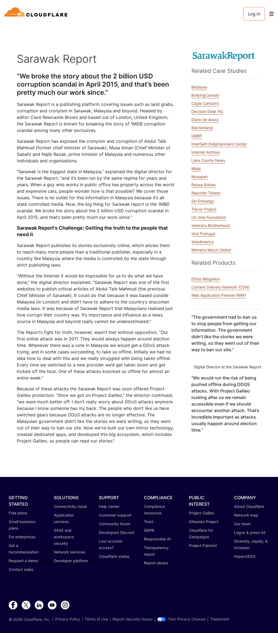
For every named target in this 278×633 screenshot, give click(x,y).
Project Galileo (201, 513)
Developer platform (71, 560)
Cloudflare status (114, 556)
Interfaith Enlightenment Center (219, 144)
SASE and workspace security (64, 537)
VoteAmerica (202, 241)
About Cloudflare (249, 506)
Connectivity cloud (70, 506)
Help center (109, 506)
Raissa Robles (203, 184)
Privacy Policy (67, 619)
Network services (69, 552)
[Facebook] (13, 605)
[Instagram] (65, 605)
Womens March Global (211, 250)
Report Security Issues (133, 619)
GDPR (149, 530)
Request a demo (23, 560)
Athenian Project (203, 521)
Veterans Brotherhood (210, 225)
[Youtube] (52, 605)
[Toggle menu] (271, 14)
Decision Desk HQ (207, 111)
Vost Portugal (203, 233)
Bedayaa (199, 87)
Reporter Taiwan (205, 193)
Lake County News (208, 160)
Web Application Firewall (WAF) (218, 295)
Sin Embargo (202, 201)
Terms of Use (96, 619)
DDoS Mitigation (205, 279)
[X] (26, 605)
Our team (242, 523)
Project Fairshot (203, 545)
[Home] (36, 14)
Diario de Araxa (205, 119)
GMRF (196, 136)
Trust (148, 521)
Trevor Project (203, 209)
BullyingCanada (205, 95)
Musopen (199, 176)
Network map (246, 515)
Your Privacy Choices (187, 619)
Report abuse (156, 563)
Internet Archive (205, 152)
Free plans (18, 513)
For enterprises (22, 536)
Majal (196, 168)
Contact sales (21, 569)
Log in (254, 14)
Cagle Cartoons (205, 103)
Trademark (219, 619)
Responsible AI (157, 539)
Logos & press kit (250, 532)
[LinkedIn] (39, 605)
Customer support (115, 515)
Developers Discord (116, 532)
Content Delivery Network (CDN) (220, 287)
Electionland (202, 127)
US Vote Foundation (208, 217)
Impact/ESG (244, 556)
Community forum (114, 523)
